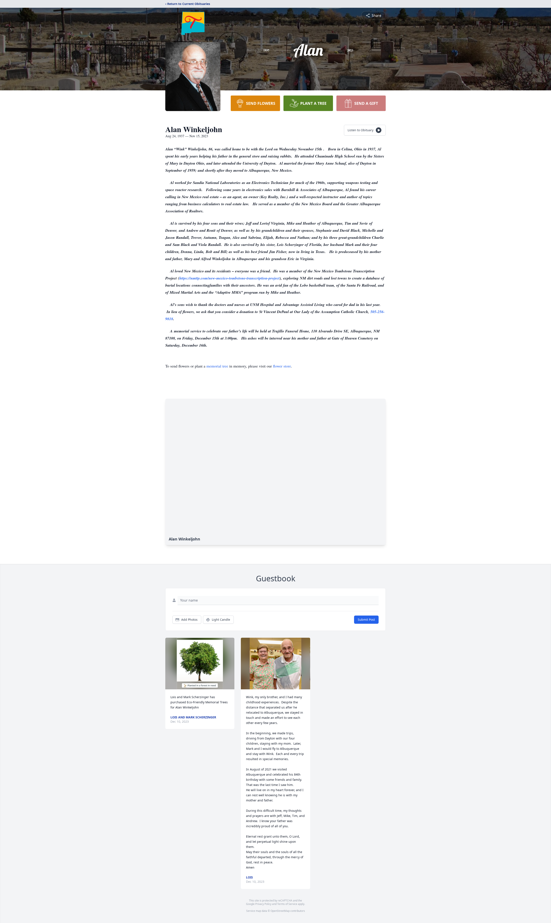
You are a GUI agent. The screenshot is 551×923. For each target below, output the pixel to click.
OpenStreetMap (280, 911)
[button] (200, 664)
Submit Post (366, 619)
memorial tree (217, 366)
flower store (282, 366)
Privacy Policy (263, 904)
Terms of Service (287, 904)
